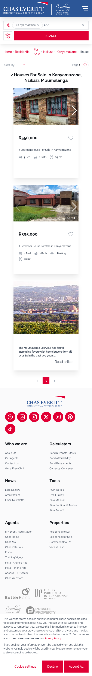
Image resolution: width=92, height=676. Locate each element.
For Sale (37, 52)
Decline (52, 666)
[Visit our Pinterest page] (70, 417)
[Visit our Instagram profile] (34, 417)
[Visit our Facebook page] (10, 417)
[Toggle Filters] (7, 35)
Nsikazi (48, 52)
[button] (38, 25)
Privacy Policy (53, 638)
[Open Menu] (85, 8)
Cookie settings (25, 666)
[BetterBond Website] (17, 593)
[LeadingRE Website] (13, 611)
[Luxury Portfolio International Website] (51, 593)
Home (7, 52)
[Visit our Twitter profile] (46, 417)
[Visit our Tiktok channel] (10, 429)
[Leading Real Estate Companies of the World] (63, 9)
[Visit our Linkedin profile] (22, 417)
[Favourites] (70, 137)
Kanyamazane (67, 52)
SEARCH (51, 36)
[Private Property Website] (41, 610)
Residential (22, 52)
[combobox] (60, 25)
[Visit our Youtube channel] (58, 417)
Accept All (76, 666)
